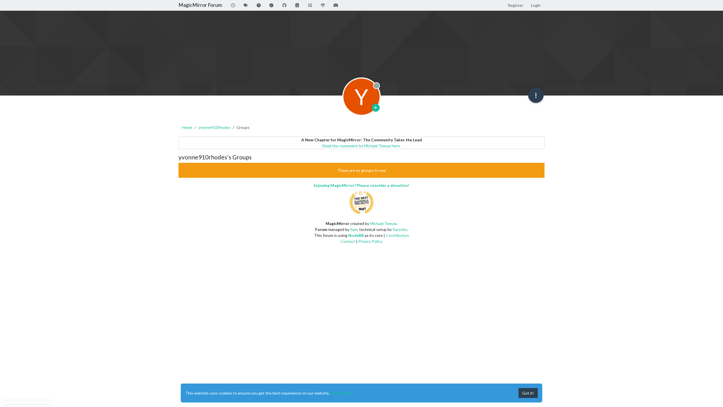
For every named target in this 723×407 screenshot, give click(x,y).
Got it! (528, 393)
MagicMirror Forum (200, 5)
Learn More (341, 393)
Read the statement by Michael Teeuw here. (361, 145)
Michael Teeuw (383, 223)
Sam (354, 229)
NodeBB (356, 235)
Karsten (400, 229)
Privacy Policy (370, 241)
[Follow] (376, 108)
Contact (348, 241)
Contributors (397, 235)
